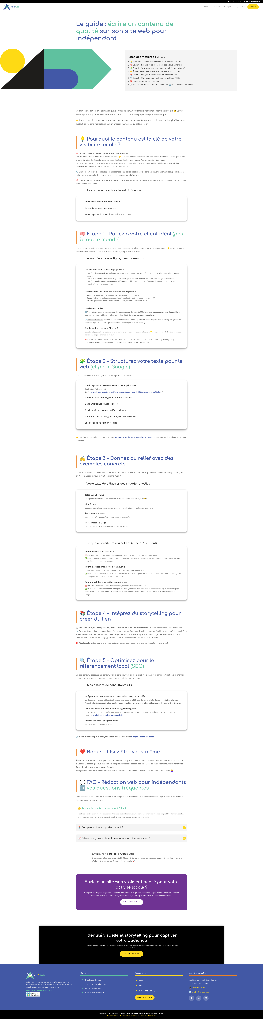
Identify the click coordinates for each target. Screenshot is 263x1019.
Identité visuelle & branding (95, 984)
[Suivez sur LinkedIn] (198, 998)
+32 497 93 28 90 (197, 988)
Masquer (162, 57)
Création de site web (93, 980)
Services (217, 7)
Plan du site (152, 1016)
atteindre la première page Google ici (108, 715)
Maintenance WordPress (94, 992)
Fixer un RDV (143, 997)
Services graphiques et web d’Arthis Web (133, 437)
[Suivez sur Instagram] (206, 998)
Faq (243, 7)
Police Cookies (125, 1016)
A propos (227, 7)
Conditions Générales (138, 1016)
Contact (253, 7)
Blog (236, 7)
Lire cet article (131, 954)
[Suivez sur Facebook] (191, 998)
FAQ (140, 985)
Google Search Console (142, 736)
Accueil (206, 7)
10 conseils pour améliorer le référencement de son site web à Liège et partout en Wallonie (125, 392)
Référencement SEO (92, 988)
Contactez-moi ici (131, 902)
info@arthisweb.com (199, 992)
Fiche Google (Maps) (147, 991)
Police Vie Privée (112, 1016)
